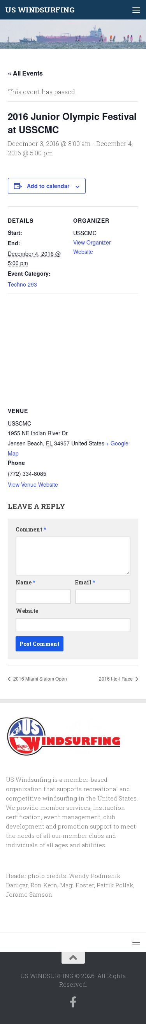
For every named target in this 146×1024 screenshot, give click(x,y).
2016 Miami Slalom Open (39, 678)
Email (85, 582)
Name (25, 582)
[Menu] (136, 9)
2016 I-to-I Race (116, 678)
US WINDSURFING (39, 9)
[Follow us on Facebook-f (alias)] (73, 1002)
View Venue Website (33, 484)
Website (27, 610)
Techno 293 (22, 284)
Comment (31, 529)
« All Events (25, 73)
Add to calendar (48, 186)
